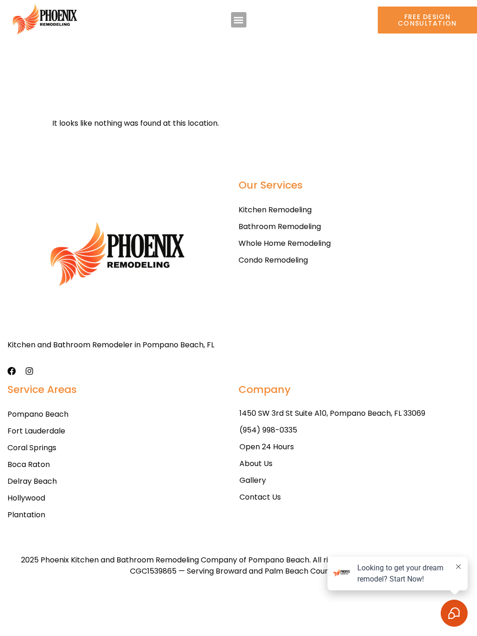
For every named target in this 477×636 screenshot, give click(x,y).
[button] (238, 19)
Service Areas (42, 389)
